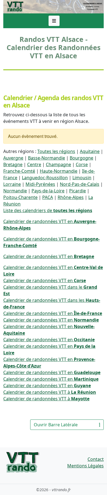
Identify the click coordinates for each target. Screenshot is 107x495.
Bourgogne (81, 158)
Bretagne (12, 164)
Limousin (81, 178)
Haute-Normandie (58, 171)
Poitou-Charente (20, 197)
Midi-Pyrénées (40, 184)
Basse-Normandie (46, 158)
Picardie (77, 191)
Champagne (58, 164)
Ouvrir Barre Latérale (56, 425)
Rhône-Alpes (71, 197)
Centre (34, 164)
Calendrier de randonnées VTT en (48, 256)
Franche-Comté (19, 171)
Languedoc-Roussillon (45, 178)
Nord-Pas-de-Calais (79, 184)
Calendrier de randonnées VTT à (49, 392)
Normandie (15, 191)
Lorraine (12, 184)
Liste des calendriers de (47, 210)
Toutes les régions (56, 151)
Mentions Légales (85, 466)
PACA (47, 197)
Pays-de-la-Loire (48, 191)
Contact (96, 459)
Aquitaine (90, 151)
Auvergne (13, 158)
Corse (82, 164)
